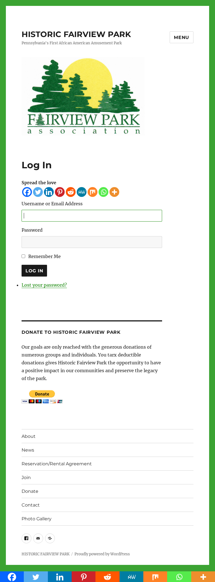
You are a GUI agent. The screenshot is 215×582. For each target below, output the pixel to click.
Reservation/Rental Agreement (57, 463)
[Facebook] (27, 192)
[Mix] (92, 192)
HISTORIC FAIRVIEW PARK (76, 34)
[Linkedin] (49, 192)
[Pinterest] (60, 192)
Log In (34, 270)
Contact (31, 505)
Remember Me (44, 256)
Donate (30, 491)
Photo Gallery (37, 518)
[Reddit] (71, 192)
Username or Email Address (52, 203)
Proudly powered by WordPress (102, 554)
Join (26, 477)
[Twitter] (38, 192)
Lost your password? (44, 285)
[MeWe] (82, 192)
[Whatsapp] (103, 192)
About (29, 436)
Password (32, 230)
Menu (181, 37)
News (28, 450)
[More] (114, 192)
